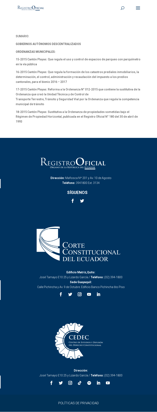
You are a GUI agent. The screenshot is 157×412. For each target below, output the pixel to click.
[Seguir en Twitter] (82, 201)
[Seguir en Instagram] (80, 294)
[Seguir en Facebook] (72, 201)
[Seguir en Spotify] (89, 383)
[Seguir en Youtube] (89, 294)
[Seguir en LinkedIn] (98, 294)
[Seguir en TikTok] (80, 383)
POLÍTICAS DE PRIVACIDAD (78, 403)
